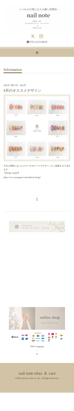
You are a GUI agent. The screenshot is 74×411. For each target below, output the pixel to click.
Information (13, 70)
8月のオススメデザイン (22, 90)
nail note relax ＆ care (37, 373)
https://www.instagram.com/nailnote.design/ (22, 177)
